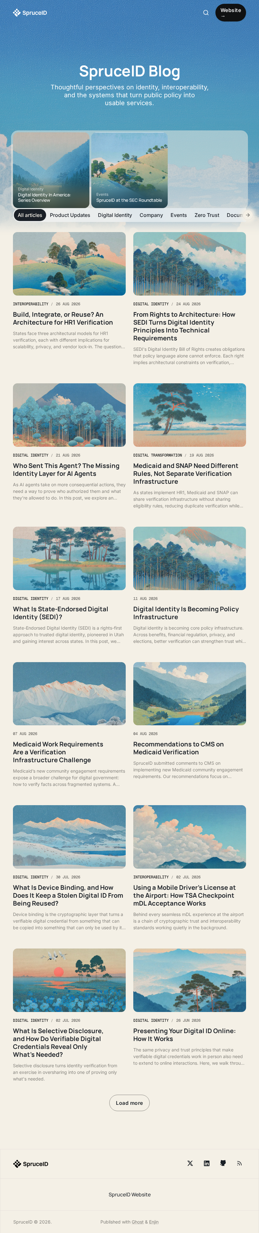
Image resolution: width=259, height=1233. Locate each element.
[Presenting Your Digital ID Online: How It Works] (189, 1015)
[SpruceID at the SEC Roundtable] (129, 170)
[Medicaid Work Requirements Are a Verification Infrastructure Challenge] (69, 725)
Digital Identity (115, 215)
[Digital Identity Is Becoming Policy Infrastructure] (189, 585)
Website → (230, 12)
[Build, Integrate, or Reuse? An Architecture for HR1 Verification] (69, 299)
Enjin (154, 1221)
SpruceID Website (130, 1194)
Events (179, 215)
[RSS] (239, 1163)
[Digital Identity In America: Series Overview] (51, 170)
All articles (30, 215)
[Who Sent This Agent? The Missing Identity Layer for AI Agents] (69, 446)
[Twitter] (190, 1163)
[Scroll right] (248, 215)
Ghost (138, 1221)
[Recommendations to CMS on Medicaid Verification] (189, 725)
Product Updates (70, 215)
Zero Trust (207, 215)
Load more (129, 1103)
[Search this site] (206, 13)
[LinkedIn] (206, 1163)
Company (151, 215)
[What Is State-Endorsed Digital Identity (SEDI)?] (69, 585)
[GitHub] (223, 1163)
